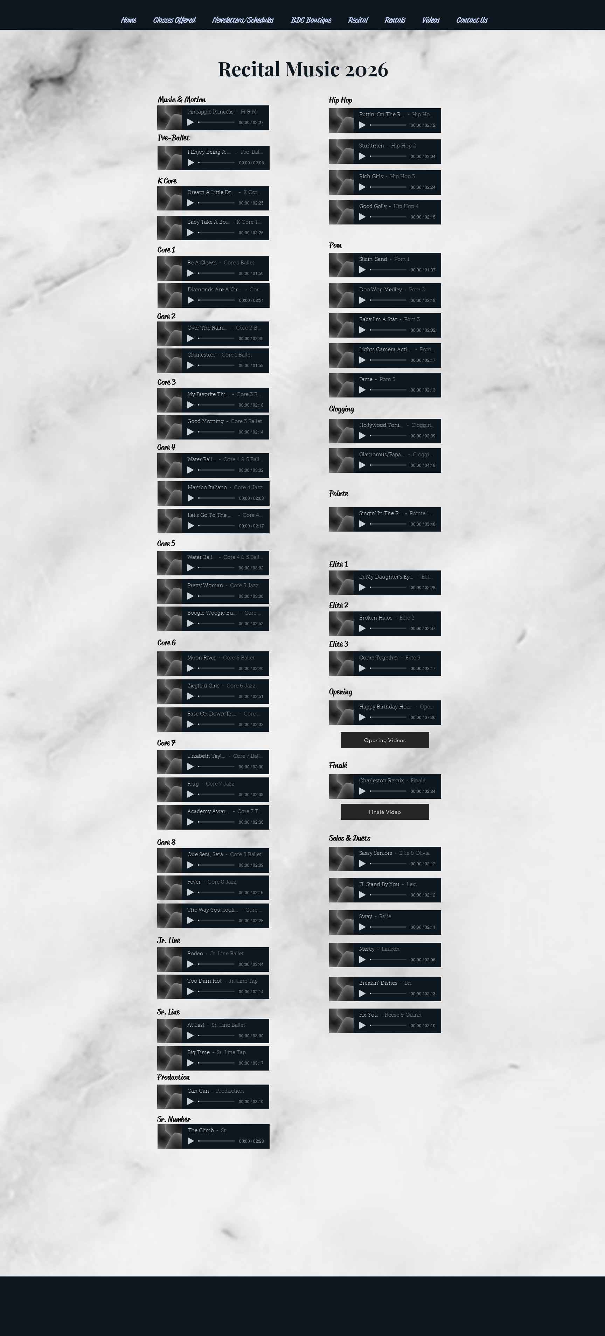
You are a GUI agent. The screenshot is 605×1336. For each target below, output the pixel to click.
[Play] (190, 122)
